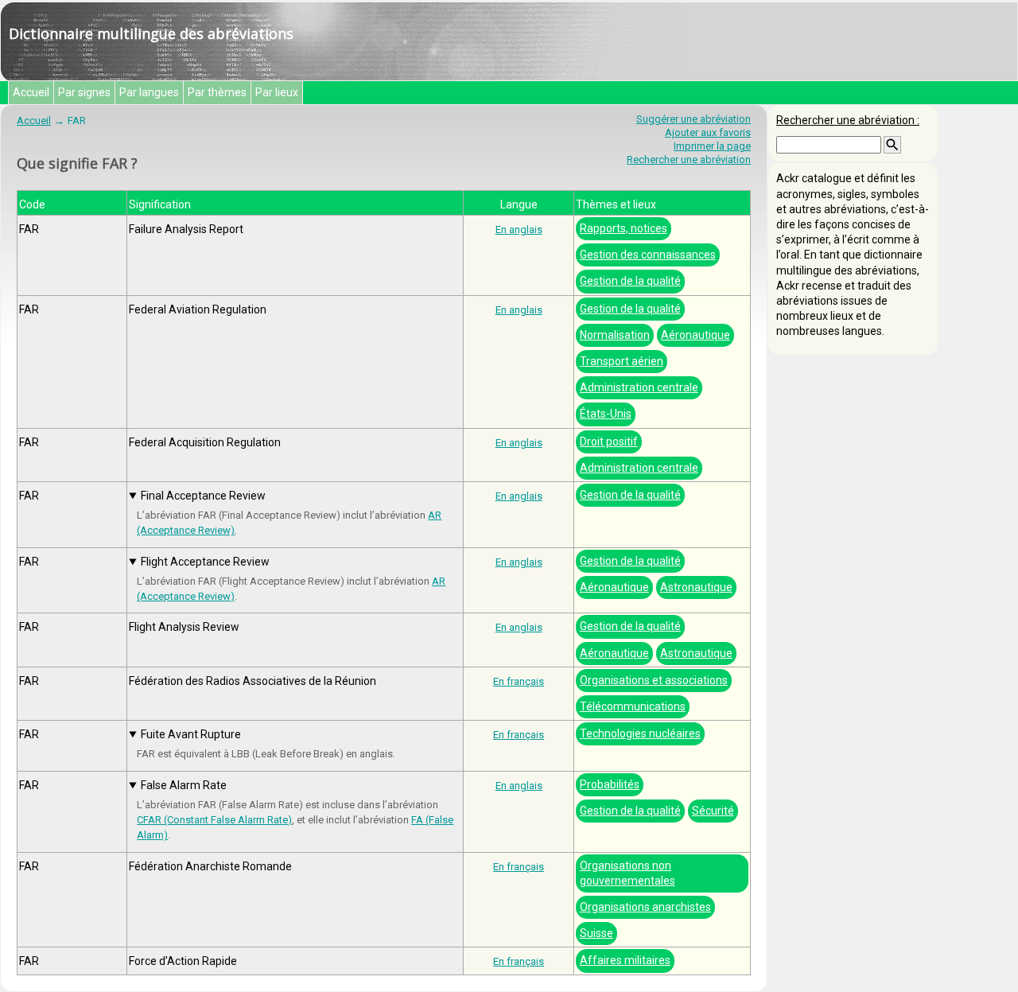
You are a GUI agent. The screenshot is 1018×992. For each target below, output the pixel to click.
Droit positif (609, 441)
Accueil (31, 92)
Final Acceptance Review (203, 495)
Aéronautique (695, 335)
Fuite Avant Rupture (191, 734)
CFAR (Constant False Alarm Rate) (214, 820)
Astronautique (696, 587)
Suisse (596, 933)
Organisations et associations (654, 680)
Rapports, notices (623, 228)
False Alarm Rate (184, 785)
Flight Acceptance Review (205, 561)
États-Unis (605, 413)
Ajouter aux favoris (708, 132)
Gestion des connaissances (648, 254)
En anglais (518, 229)
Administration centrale (639, 387)
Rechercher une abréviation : (847, 120)
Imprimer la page (712, 146)
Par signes (84, 92)
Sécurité (713, 810)
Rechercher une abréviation (689, 159)
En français (518, 681)
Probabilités (609, 784)
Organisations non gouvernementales (627, 873)
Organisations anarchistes (645, 907)
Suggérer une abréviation (693, 119)
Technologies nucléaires (640, 733)
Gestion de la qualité (630, 280)
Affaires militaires (625, 960)
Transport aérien (621, 361)
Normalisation (615, 335)
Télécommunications (633, 706)
